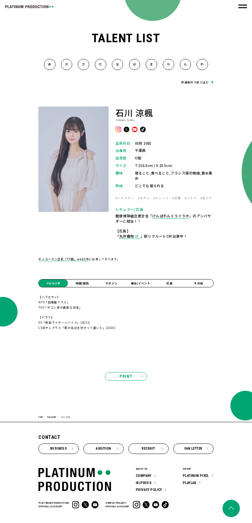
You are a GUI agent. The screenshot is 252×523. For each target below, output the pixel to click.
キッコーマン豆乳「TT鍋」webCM (63, 259)
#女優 (176, 198)
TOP (40, 417)
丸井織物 (126, 236)
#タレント (161, 198)
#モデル (144, 198)
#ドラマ (190, 198)
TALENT (52, 417)
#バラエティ (125, 198)
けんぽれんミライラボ (170, 215)
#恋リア (206, 198)
